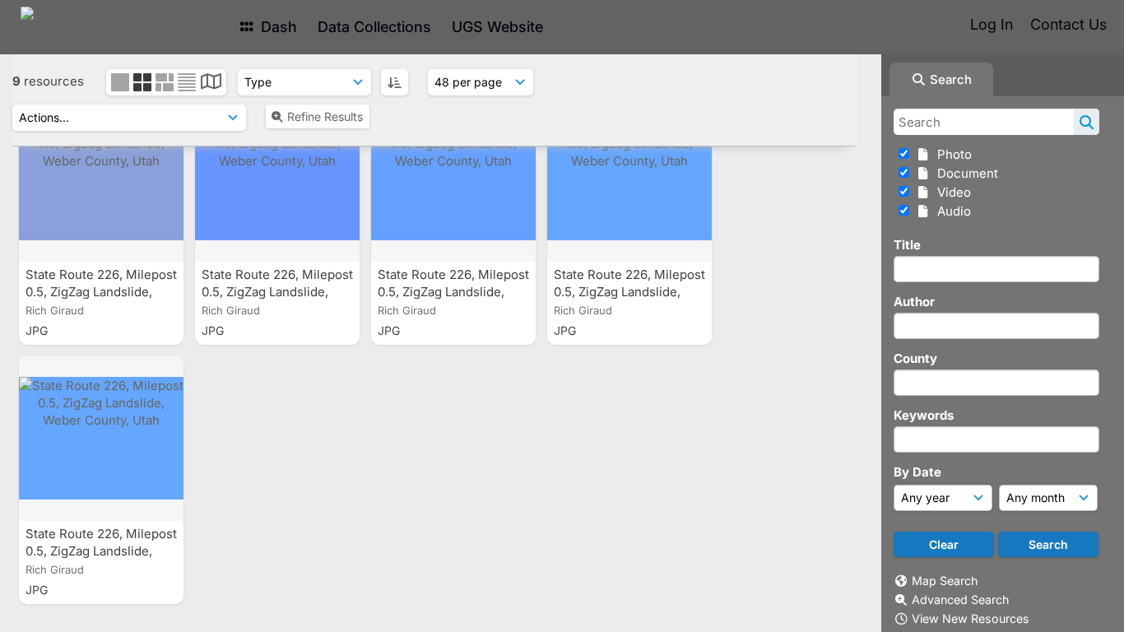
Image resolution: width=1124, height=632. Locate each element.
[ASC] (394, 82)
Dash (277, 26)
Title (907, 245)
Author (914, 301)
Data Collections (374, 26)
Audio (951, 211)
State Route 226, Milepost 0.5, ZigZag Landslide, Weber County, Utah (101, 292)
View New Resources (970, 618)
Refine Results (325, 116)
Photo (951, 154)
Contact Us (1068, 24)
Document (964, 173)
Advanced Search (960, 599)
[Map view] (211, 83)
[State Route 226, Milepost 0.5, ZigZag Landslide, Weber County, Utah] (101, 179)
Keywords (924, 415)
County (915, 358)
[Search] (1086, 122)
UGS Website (497, 26)
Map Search (945, 581)
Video (951, 192)
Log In (991, 24)
